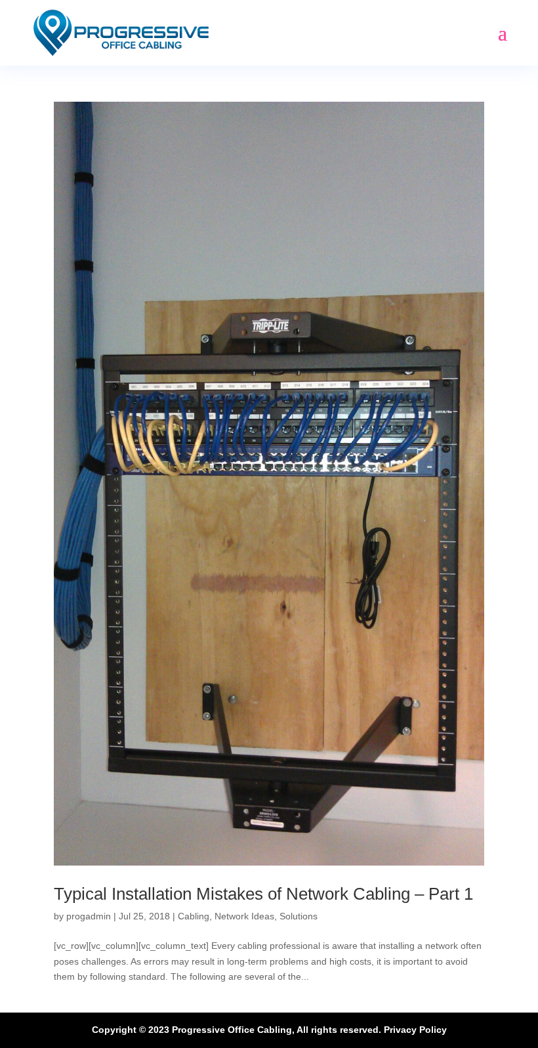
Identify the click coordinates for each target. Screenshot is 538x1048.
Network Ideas (244, 916)
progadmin (88, 916)
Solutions (298, 916)
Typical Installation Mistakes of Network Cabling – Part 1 (263, 894)
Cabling (193, 916)
